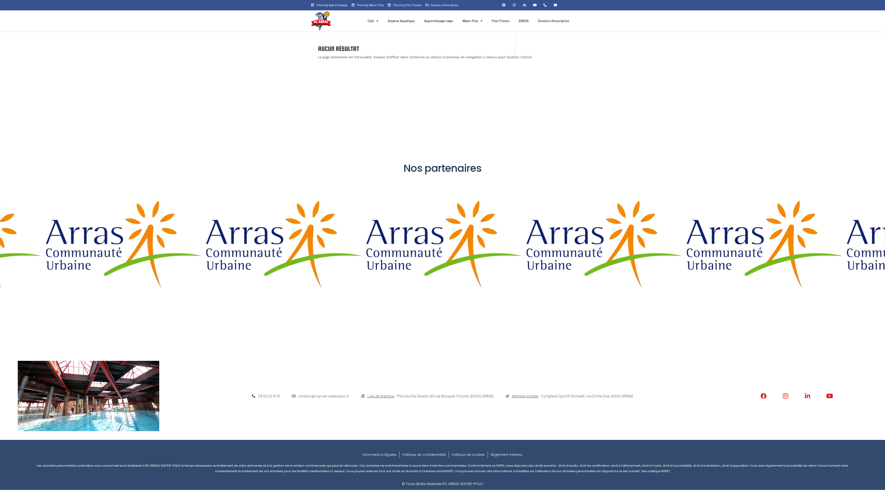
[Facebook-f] (504, 5)
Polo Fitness (501, 21)
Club (371, 21)
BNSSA (524, 21)
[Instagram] (514, 5)
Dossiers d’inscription (553, 21)
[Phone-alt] (545, 5)
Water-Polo (470, 21)
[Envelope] (555, 5)
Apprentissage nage (438, 21)
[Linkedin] (524, 5)
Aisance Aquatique (401, 21)
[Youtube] (535, 5)
